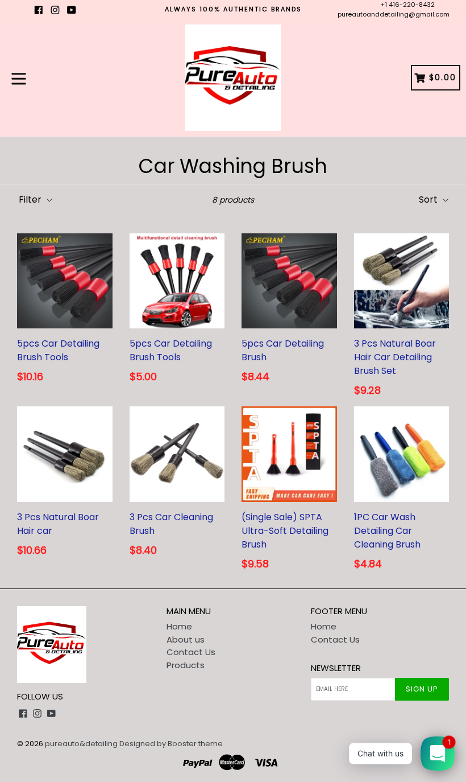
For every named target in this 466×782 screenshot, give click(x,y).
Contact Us (191, 652)
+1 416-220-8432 (408, 4)
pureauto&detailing (81, 743)
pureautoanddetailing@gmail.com (394, 14)
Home (179, 626)
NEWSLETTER (336, 668)
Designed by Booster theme (171, 743)
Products (186, 665)
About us (186, 639)
